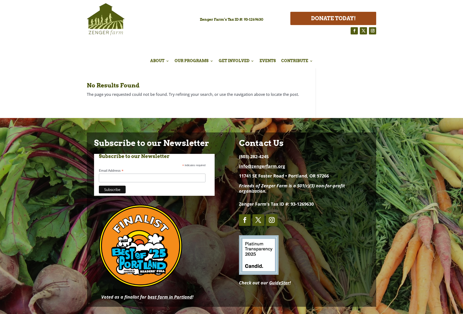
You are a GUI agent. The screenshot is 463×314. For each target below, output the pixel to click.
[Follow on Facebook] (354, 30)
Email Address (111, 170)
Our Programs (192, 61)
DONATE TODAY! (333, 18)
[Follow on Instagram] (372, 30)
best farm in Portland (170, 297)
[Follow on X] (363, 30)
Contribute (294, 61)
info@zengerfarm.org (262, 166)
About (157, 61)
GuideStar (279, 283)
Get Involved (234, 61)
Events (267, 61)
